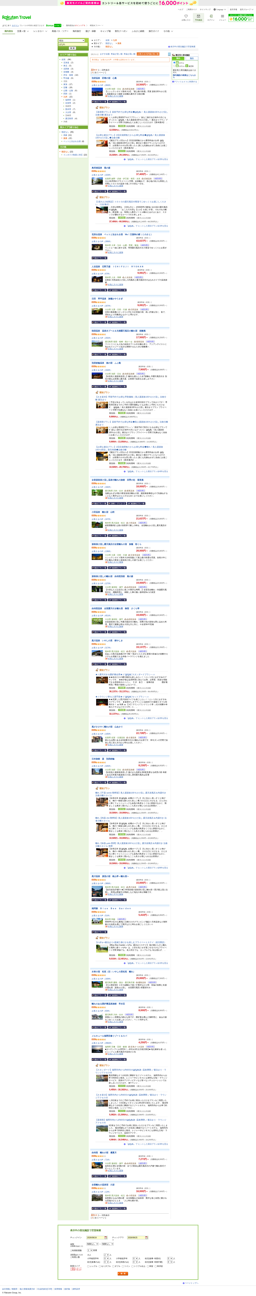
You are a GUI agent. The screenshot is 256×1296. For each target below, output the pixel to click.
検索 (123, 1274)
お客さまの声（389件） (102, 883)
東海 (65, 84)
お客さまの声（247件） (102, 519)
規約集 (67, 1289)
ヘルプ (180, 9)
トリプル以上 (139, 1266)
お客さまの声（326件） (102, 766)
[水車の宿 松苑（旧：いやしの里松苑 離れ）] (151, 983)
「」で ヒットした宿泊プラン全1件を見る (147, 226)
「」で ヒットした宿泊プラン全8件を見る (147, 868)
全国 (107, 40)
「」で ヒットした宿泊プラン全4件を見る (147, 471)
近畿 (65, 87)
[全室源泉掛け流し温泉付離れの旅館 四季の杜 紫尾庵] (139, 491)
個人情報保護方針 (27, 1289)
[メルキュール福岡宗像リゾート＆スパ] (149, 1047)
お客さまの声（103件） (102, 175)
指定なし (109, 43)
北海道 (66, 62)
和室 (151, 1266)
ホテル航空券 (186, 66)
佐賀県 (68, 103)
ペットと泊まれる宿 (72, 141)
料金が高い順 (129, 54)
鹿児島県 (69, 118)
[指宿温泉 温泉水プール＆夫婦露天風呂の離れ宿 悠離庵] (149, 342)
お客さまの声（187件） (102, 306)
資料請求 (76, 1289)
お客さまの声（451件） (102, 615)
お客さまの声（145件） (102, 734)
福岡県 (68, 100)
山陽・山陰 (68, 90)
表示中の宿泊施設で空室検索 (182, 46)
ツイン (127, 1266)
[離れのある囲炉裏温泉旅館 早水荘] (128, 1015)
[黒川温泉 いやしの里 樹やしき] (141, 652)
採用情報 (58, 1289)
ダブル (117, 1266)
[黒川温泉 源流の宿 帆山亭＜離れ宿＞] (141, 887)
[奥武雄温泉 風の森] (157, 179)
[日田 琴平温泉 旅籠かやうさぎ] (143, 310)
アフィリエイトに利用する (185, 82)
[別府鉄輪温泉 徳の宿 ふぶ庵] (139, 374)
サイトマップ (205, 9)
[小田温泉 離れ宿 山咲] (141, 523)
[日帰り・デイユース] (117, 503)
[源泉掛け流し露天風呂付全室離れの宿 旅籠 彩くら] (145, 555)
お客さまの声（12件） (101, 1192)
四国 (65, 94)
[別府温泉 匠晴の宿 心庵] (139, 89)
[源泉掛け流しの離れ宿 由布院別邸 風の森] (141, 587)
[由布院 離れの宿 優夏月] (141, 1164)
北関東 (66, 69)
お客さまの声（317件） (102, 648)
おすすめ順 (105, 54)
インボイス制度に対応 (73, 155)
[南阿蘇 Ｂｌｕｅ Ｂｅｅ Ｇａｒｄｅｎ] (120, 919)
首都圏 (66, 72)
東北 (65, 66)
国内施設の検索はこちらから (184, 76)
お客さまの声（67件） (101, 274)
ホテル (181, 63)
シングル (93, 1266)
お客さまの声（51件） (101, 915)
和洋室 (160, 1266)
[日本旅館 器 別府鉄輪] (139, 770)
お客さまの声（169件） (102, 979)
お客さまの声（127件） (102, 583)
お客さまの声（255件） (102, 338)
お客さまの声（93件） (101, 1011)
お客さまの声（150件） (102, 370)
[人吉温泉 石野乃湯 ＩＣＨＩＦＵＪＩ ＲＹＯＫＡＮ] (137, 278)
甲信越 (66, 78)
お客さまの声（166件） (102, 487)
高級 (65, 135)
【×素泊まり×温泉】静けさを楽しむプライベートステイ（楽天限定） (130, 942)
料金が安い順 (117, 54)
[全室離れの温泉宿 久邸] (141, 1196)
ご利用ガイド (191, 9)
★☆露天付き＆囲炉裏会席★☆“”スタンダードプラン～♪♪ (125, 674)
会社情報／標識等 (9, 1289)
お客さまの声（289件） (102, 241)
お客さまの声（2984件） (102, 1043)
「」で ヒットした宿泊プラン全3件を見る (147, 1144)
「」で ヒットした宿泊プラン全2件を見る (147, 159)
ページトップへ (191, 1283)
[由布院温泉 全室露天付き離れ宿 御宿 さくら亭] (141, 619)
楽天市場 (233, 9)
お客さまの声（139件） (102, 551)
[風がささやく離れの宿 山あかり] (141, 738)
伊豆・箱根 (68, 75)
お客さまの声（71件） (101, 1160)
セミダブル (106, 1266)
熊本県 (68, 109)
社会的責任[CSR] (44, 1289)
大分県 (68, 112)
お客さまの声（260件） (102, 85)
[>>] (169, 54)
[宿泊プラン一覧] (99, 101)
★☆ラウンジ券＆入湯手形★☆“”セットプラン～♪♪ (122, 696)
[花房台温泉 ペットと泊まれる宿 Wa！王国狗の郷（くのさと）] (143, 245)
